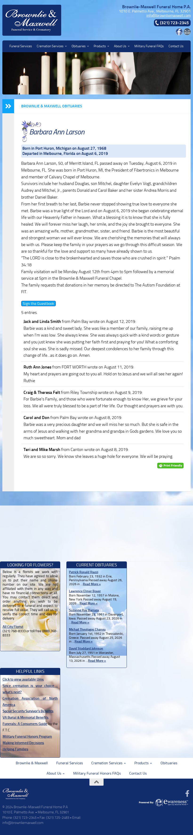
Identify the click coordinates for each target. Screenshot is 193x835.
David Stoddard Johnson (86, 649)
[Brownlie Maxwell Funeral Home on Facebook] (179, 34)
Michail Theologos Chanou (87, 629)
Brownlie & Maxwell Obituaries (51, 106)
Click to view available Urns (23, 679)
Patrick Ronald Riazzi (83, 572)
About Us (120, 46)
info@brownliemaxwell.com (168, 15)
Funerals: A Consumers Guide (25, 724)
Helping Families (15, 749)
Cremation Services (50, 46)
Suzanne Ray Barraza (84, 610)
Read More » (92, 584)
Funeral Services (20, 46)
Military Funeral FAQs (149, 46)
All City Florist (13, 627)
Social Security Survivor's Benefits (28, 711)
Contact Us (176, 46)
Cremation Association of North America (30, 701)
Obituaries (79, 46)
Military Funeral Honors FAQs (97, 773)
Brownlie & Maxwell (32, 763)
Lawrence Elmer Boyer (85, 591)
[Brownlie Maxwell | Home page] (31, 20)
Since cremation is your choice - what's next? (30, 689)
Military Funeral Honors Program (27, 736)
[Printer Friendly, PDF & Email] (170, 465)
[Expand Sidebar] (8, 106)
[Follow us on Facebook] (187, 793)
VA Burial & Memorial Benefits (25, 717)
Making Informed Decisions (23, 743)
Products (100, 46)
